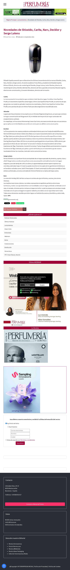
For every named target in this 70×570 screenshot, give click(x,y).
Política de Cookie (54, 566)
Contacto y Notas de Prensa (35, 504)
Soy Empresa (13, 427)
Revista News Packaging (16, 551)
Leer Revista (26, 350)
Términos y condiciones (27, 440)
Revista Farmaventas (15, 544)
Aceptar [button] (42, 285)
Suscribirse (20, 443)
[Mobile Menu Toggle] (5, 4)
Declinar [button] (27, 285)
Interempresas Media (21, 554)
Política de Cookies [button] (34, 278)
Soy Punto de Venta (13, 423)
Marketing (35, 292)
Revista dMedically (14, 549)
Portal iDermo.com (15, 546)
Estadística (25, 292)
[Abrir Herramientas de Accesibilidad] (4, 566)
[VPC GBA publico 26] (35, 12)
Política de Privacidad (40, 566)
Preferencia (36, 290)
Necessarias (26, 290)
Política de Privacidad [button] (27, 280)
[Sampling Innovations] (22, 390)
